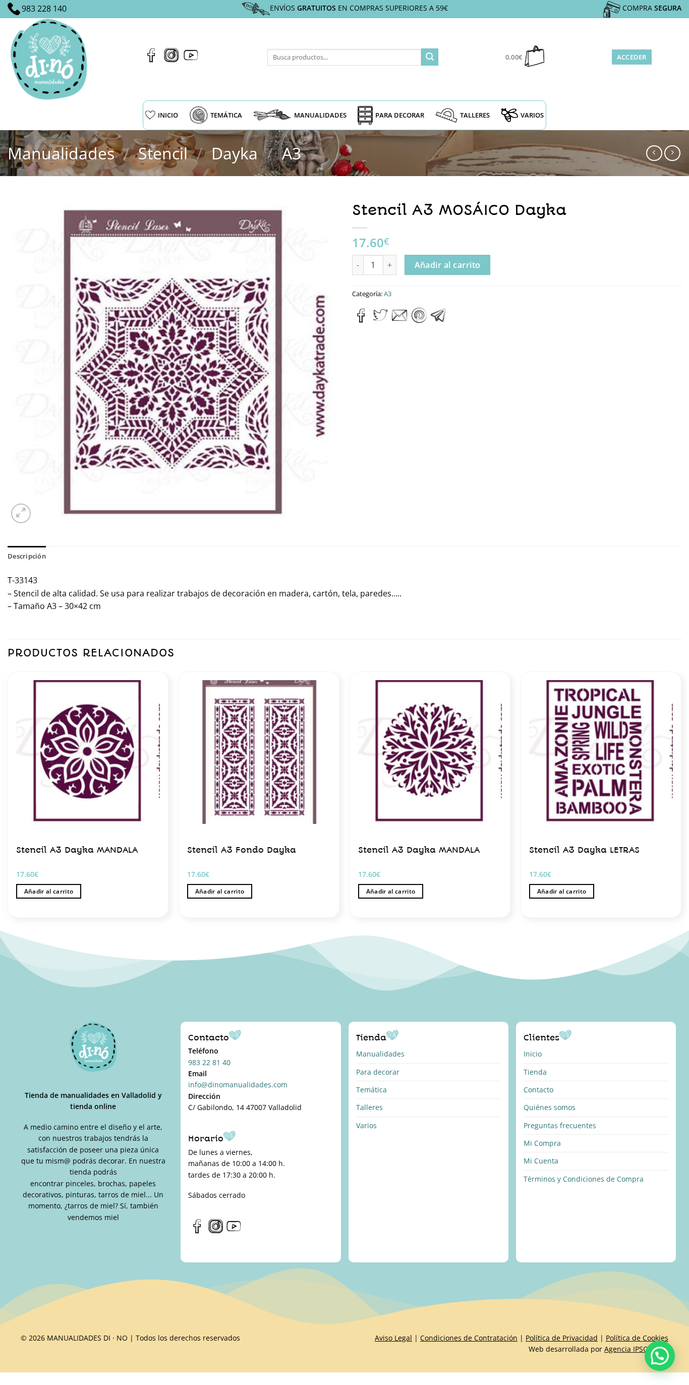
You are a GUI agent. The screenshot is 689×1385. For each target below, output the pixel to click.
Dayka (234, 153)
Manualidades (61, 153)
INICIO (168, 115)
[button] (660, 1356)
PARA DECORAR (399, 115)
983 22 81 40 (209, 1062)
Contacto (538, 1089)
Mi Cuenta (541, 1161)
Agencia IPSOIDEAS (636, 1349)
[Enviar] (429, 57)
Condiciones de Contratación (469, 1338)
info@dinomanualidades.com (238, 1084)
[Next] (680, 798)
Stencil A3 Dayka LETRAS (584, 850)
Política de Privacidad (562, 1338)
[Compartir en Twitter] (380, 319)
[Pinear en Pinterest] (419, 319)
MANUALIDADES (320, 115)
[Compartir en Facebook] (361, 319)
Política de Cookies (637, 1338)
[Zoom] (21, 513)
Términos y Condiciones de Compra (584, 1179)
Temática (371, 1089)
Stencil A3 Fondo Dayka (241, 850)
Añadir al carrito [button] (49, 891)
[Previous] (8, 798)
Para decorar (377, 1072)
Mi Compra (542, 1143)
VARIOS (532, 115)
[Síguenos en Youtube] (191, 59)
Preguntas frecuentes (560, 1125)
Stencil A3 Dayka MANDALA (77, 850)
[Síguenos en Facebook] (151, 59)
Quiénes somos (550, 1107)
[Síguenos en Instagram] (171, 59)
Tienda (535, 1072)
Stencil (163, 153)
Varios (366, 1125)
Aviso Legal (393, 1338)
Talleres (369, 1107)
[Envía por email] (399, 319)
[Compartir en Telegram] (438, 319)
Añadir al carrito (448, 264)
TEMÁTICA (226, 115)
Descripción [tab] (27, 556)
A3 (291, 153)
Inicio (533, 1054)
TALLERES (475, 115)
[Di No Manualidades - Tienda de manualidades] (52, 59)
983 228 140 (44, 8)
